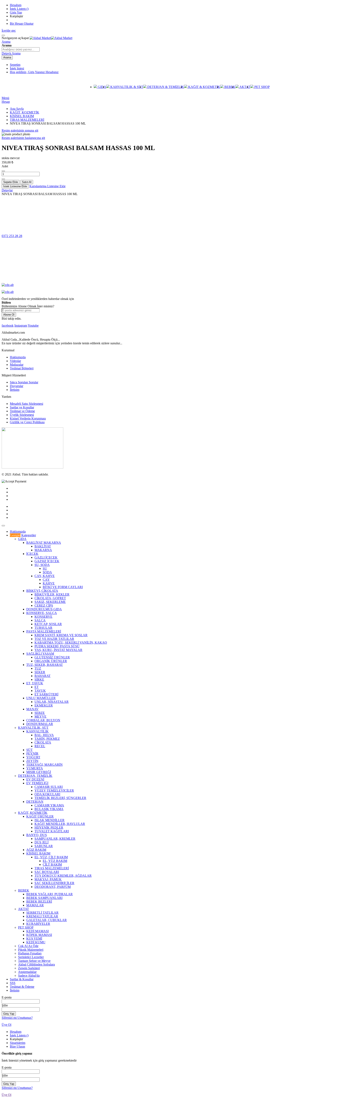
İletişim (14, 389)
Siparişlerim (17, 1042)
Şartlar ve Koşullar (22, 407)
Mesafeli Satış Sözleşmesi (26, 403)
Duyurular (16, 386)
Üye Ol (6, 1024)
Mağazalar (16, 364)
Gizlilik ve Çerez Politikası (27, 422)
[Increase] (3, 179)
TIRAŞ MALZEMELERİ (27, 119)
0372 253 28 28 (12, 236)
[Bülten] (32, 467)
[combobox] (21, 49)
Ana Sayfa (17, 108)
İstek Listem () (19, 8)
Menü (5, 98)
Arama (6, 41)
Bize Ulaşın (17, 1046)
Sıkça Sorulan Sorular (24, 382)
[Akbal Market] (51, 38)
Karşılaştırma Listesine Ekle (47, 186)
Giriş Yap (16, 12)
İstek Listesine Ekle (15, 186)
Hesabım (15, 5)
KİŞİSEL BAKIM (22, 116)
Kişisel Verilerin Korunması (28, 418)
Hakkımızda (18, 357)
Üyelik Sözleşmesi (22, 414)
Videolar (15, 361)
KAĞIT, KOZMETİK (24, 112)
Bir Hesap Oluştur (21, 23)
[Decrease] (3, 171)
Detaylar (7, 190)
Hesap (6, 101)
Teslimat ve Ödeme (22, 411)
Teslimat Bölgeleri (21, 368)
